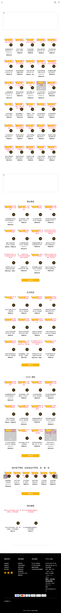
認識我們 (6, 563)
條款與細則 (21, 567)
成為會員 (6, 567)
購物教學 (6, 565)
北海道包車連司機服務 (37, 569)
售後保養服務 (21, 565)
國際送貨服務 (35, 567)
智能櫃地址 (21, 571)
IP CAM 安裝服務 (36, 565)
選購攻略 (20, 563)
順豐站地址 (21, 569)
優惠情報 (20, 575)
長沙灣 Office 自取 (22, 573)
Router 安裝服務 (36, 563)
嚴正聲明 (6, 569)
